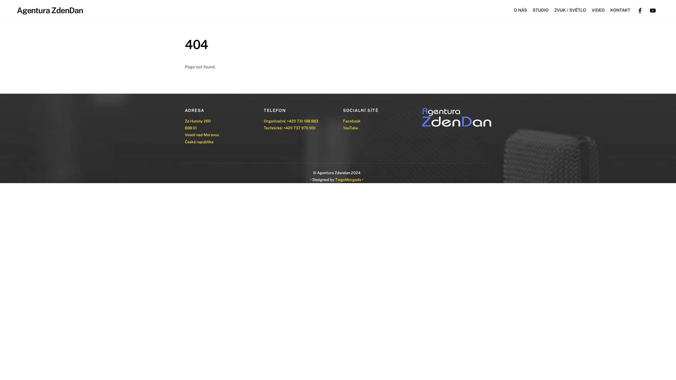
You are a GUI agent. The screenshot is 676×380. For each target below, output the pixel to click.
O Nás (520, 10)
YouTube (350, 128)
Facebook (351, 121)
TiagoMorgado (348, 179)
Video (598, 10)
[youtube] (652, 9)
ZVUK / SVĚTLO (570, 10)
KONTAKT (620, 10)
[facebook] (640, 9)
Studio (540, 10)
